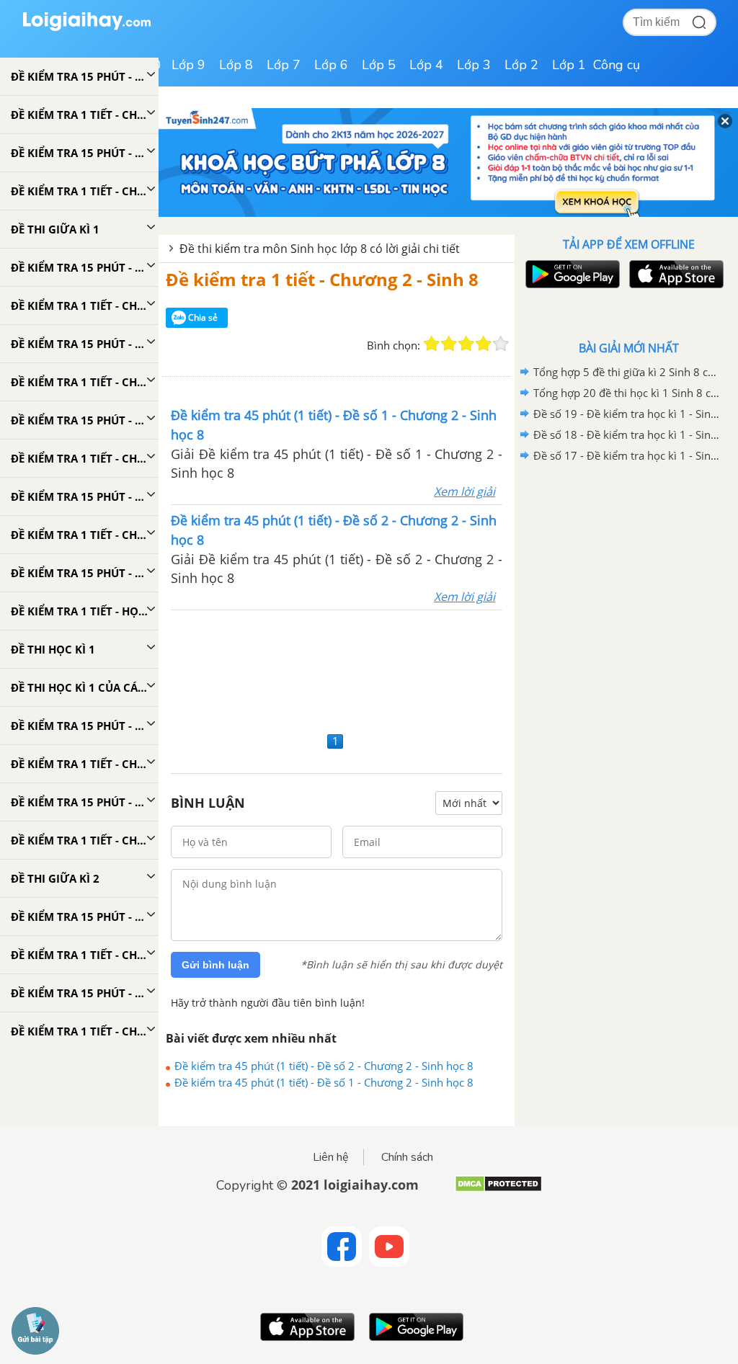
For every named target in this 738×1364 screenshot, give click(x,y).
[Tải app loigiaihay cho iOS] (674, 274)
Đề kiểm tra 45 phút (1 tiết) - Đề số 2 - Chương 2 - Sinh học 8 (324, 1065)
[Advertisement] (337, 669)
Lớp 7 (284, 64)
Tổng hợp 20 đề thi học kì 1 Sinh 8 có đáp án (626, 392)
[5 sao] (501, 343)
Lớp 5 (379, 64)
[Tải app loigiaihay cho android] (570, 274)
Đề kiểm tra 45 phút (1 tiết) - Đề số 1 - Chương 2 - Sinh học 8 (324, 1082)
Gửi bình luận (215, 965)
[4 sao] (483, 343)
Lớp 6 (331, 64)
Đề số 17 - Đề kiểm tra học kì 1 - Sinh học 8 (626, 455)
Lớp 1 (569, 64)
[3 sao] (466, 343)
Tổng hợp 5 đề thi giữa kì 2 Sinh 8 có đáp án (626, 372)
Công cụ (616, 64)
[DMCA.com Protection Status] (498, 1189)
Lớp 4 (426, 64)
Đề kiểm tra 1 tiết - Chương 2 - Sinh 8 (322, 279)
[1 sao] (431, 343)
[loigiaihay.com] (86, 28)
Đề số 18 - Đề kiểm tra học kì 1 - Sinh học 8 (626, 434)
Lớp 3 (474, 64)
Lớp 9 (188, 64)
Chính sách (407, 1157)
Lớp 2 (521, 64)
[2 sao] (449, 343)
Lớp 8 (236, 64)
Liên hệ (331, 1157)
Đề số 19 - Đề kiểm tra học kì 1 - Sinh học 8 (626, 413)
